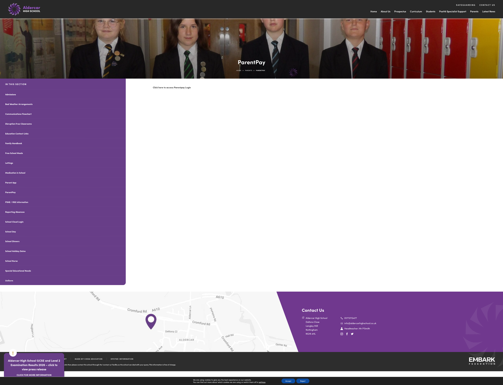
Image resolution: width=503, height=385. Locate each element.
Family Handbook (13, 143)
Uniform (9, 280)
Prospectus (400, 11)
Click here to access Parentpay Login (172, 88)
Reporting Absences (14, 211)
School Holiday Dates (15, 251)
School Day (10, 231)
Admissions (10, 94)
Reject (302, 381)
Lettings (9, 162)
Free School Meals (14, 153)
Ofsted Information (122, 359)
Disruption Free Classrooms (18, 123)
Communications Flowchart (18, 113)
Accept (288, 381)
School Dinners (12, 241)
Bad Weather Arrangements (18, 104)
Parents (474, 11)
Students (430, 11)
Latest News (488, 11)
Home (373, 11)
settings (262, 382)
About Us (385, 11)
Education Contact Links (16, 133)
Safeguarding (465, 5)
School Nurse (11, 260)
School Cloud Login (14, 221)
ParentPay (10, 192)
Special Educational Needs (18, 270)
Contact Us (487, 5)
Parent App (10, 182)
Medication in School (15, 172)
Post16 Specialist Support (452, 11)
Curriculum (416, 11)
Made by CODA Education (89, 359)
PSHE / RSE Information (16, 202)
